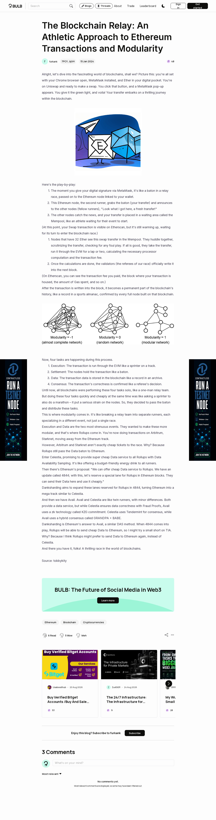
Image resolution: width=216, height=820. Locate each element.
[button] (118, 6)
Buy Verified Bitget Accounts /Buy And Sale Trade (67, 700)
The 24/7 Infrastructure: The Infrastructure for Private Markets (126, 700)
